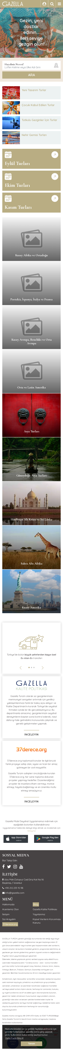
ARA (31, 75)
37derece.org (10, 924)
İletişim (5, 914)
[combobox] (31, 65)
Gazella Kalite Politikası (45, 909)
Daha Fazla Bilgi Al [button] (14, 1038)
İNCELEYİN (31, 734)
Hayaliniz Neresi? (14, 64)
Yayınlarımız (39, 914)
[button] (29, 667)
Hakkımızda (8, 904)
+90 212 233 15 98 (13, 887)
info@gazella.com (14, 892)
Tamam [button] (31, 1044)
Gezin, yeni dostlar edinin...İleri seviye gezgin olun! (31, 32)
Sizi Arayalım (9, 919)
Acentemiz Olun (10, 909)
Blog (35, 904)
